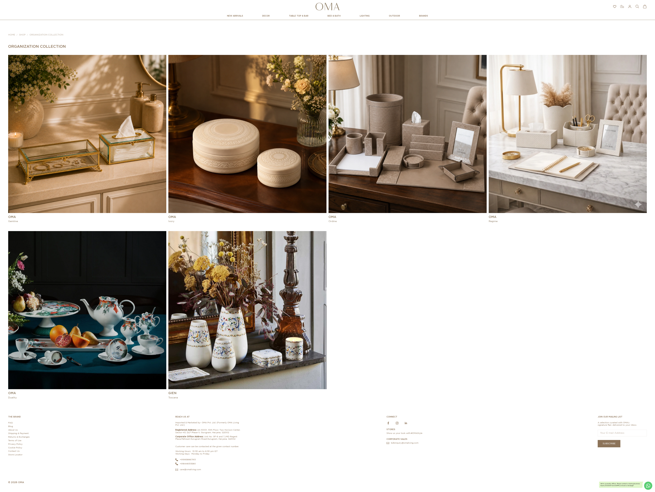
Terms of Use (14, 440)
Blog (10, 426)
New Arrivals (235, 16)
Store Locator (15, 455)
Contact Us (14, 451)
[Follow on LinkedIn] (406, 423)
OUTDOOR (394, 16)
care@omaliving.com (190, 469)
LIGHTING (365, 16)
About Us (13, 430)
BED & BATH (334, 16)
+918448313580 (188, 464)
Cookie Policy (15, 448)
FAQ (10, 423)
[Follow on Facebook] (388, 423)
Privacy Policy (15, 444)
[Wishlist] (614, 6)
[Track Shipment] (622, 6)
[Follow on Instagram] (397, 423)
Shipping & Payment (18, 433)
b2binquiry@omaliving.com (404, 443)
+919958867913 (188, 460)
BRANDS (423, 16)
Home (11, 35)
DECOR (266, 16)
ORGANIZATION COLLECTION (46, 35)
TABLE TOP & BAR (298, 16)
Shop (22, 35)
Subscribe (609, 444)
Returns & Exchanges (19, 437)
